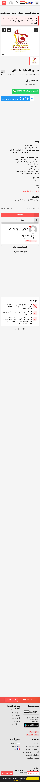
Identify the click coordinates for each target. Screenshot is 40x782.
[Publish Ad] (4, 3)
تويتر (16, 721)
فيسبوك (15, 715)
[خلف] (36, 30)
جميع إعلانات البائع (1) (20, 251)
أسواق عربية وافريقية (31, 752)
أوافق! (32, 779)
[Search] (17, 3)
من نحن (36, 743)
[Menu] (37, 3)
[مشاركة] (4, 30)
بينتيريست (15, 718)
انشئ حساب (11, 699)
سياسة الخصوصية (32, 749)
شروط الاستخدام (33, 758)
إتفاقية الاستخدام (32, 746)
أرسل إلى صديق (32, 208)
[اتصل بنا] (9, 30)
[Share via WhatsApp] (11, 208)
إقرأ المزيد (15, 780)
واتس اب (15, 713)
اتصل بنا (36, 768)
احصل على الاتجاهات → (30, 191)
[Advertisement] (20, 119)
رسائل (36, 732)
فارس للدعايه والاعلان (18, 228)
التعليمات (30, 735)
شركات (31, 732)
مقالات (36, 735)
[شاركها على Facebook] (8, 208)
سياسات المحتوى (32, 755)
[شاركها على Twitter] (5, 208)
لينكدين (15, 724)
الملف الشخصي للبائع (20, 247)
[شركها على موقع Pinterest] (2, 208)
